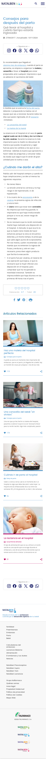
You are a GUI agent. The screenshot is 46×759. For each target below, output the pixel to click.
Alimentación (11, 653)
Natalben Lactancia (14, 674)
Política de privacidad (15, 692)
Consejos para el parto (14, 356)
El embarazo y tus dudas (16, 656)
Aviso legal (10, 686)
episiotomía (27, 197)
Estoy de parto (11, 478)
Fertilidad (10, 627)
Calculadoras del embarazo (13, 646)
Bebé (8, 638)
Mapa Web (11, 698)
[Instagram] (9, 50)
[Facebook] (14, 50)
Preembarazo (12, 630)
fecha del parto (32, 108)
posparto (34, 117)
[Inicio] (12, 4)
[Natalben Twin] (23, 742)
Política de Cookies (14, 695)
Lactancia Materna (14, 650)
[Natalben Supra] (23, 735)
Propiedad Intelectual (15, 689)
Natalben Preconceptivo (16, 665)
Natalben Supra (13, 668)
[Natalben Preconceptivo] (23, 727)
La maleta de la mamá (16, 128)
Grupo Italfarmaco (14, 680)
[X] (26, 50)
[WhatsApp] (37, 50)
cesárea (10, 200)
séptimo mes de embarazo (14, 65)
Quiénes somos (12, 683)
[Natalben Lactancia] (23, 750)
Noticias (9, 659)
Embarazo (10, 632)
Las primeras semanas (14, 542)
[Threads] (20, 50)
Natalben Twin (12, 671)
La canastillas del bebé (17, 125)
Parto (8, 635)
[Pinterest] (31, 50)
